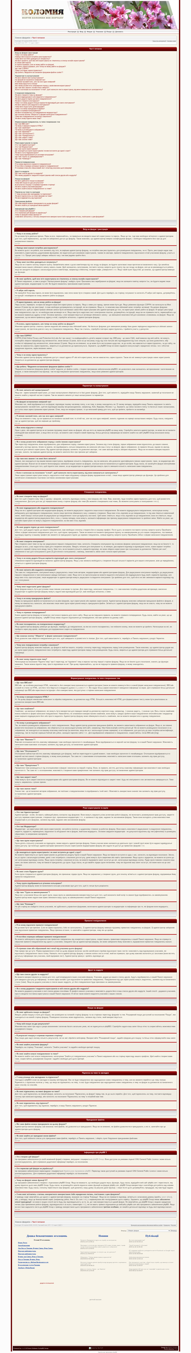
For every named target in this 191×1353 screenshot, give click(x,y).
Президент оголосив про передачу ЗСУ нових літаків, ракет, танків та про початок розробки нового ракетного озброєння (102, 1246)
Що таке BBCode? (22, 124)
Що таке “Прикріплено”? (24, 136)
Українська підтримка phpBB (107, 1352)
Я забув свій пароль (23, 63)
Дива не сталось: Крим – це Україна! (92, 1269)
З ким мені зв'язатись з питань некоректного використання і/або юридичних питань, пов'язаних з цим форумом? (59, 217)
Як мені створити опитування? (27, 101)
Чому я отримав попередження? (28, 111)
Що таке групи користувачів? (26, 149)
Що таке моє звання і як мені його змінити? (32, 88)
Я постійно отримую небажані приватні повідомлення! (36, 166)
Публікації (151, 1236)
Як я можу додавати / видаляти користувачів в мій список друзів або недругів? (46, 175)
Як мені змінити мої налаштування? (29, 78)
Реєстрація (72, 32)
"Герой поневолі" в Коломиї (138, 1245)
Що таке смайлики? (22, 128)
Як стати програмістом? (137, 1240)
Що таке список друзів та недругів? (29, 173)
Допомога (119, 32)
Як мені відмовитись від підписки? (28, 198)
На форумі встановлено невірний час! (30, 80)
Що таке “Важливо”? (23, 132)
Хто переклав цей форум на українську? (31, 213)
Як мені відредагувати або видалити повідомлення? (35, 97)
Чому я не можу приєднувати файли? (30, 109)
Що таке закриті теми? (24, 138)
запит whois (166, 1197)
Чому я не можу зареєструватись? (28, 70)
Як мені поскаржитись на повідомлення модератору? (36, 113)
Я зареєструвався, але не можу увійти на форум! (34, 65)
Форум (89, 32)
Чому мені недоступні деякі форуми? (29, 107)
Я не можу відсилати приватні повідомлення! (33, 164)
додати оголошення (47, 1283)
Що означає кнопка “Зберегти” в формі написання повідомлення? (41, 115)
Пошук (109, 32)
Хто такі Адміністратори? (25, 145)
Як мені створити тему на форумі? (28, 95)
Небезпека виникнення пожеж (139, 1257)
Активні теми (171, 41)
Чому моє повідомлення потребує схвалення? (33, 116)
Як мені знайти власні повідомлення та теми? (33, 189)
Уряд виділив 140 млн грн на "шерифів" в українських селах (149, 1269)
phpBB (24, 1348)
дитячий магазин (95, 1299)
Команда (167, 1225)
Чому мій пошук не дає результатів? (29, 183)
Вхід (81, 32)
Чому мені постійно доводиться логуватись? (32, 59)
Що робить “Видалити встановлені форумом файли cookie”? (39, 72)
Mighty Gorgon (173, 1347)
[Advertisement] (95, 1292)
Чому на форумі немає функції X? (28, 215)
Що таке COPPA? (22, 68)
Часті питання (38, 38)
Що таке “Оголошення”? (24, 134)
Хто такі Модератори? (24, 147)
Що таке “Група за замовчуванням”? (29, 157)
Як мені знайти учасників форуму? (28, 187)
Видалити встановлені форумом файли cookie (146, 1225)
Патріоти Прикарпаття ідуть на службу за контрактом (98, 1240)
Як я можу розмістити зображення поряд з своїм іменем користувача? (43, 86)
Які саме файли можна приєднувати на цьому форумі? (36, 203)
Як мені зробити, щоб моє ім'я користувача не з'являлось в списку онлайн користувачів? (50, 61)
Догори (17, 243)
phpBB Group (98, 1159)
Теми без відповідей (159, 41)
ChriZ (176, 1349)
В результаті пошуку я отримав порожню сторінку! (35, 185)
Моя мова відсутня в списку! (26, 84)
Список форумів (22, 38)
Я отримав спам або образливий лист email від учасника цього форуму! (43, 168)
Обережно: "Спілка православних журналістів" (96, 1257)
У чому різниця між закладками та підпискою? (33, 194)
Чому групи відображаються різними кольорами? (34, 155)
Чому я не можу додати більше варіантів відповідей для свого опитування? (45, 103)
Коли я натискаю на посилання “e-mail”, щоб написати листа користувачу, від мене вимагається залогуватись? (59, 90)
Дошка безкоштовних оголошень (47, 1236)
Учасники (99, 32)
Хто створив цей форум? (25, 211)
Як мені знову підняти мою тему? (28, 118)
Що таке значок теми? (24, 140)
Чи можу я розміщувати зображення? (30, 130)
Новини (103, 1236)
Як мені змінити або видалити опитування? (32, 105)
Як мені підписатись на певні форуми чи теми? (33, 196)
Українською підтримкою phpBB (77, 1171)
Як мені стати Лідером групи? (27, 153)
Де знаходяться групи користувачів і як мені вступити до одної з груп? (42, 151)
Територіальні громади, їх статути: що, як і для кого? (98, 1252)
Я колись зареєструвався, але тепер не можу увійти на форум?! (40, 67)
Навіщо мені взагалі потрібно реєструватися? (33, 57)
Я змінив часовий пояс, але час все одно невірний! (35, 82)
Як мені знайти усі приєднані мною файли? (32, 205)
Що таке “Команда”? (23, 159)
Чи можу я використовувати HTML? (29, 126)
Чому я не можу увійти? (24, 55)
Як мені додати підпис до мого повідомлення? (33, 99)
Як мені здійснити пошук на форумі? (29, 181)
